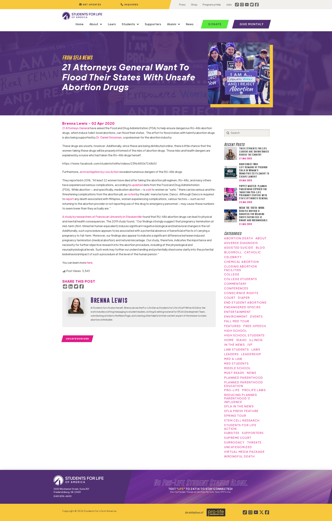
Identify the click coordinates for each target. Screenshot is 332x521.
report (70, 199)
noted (131, 194)
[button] (129, 4)
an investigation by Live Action (99, 172)
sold (148, 189)
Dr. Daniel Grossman (109, 137)
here (90, 262)
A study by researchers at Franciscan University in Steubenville (102, 216)
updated (137, 185)
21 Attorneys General (75, 128)
